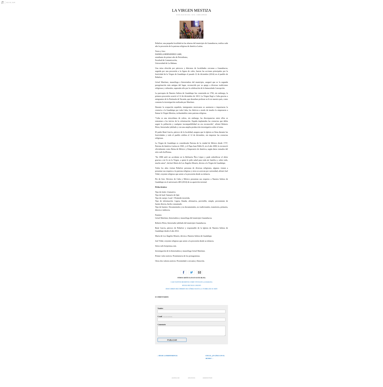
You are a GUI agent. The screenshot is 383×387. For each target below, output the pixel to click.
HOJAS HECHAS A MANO (191, 285)
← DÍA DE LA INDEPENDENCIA (167, 355)
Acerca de (176, 378)
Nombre (160, 308)
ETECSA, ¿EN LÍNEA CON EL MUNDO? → (215, 357)
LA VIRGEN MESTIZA (191, 10)
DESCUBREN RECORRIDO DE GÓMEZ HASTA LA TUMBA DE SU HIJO (191, 289)
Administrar (207, 378)
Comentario (162, 324)
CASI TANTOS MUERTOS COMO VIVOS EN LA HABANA (191, 282)
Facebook (183, 272)
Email (199, 272)
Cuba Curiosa (201, 15)
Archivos (191, 378)
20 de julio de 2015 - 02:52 (185, 15)
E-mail (165, 316)
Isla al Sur (10, 2)
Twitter (191, 272)
